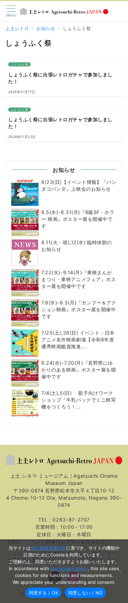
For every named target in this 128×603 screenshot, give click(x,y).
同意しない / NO (85, 592)
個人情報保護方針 (48, 548)
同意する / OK (43, 592)
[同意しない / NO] (119, 571)
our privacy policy (69, 568)
